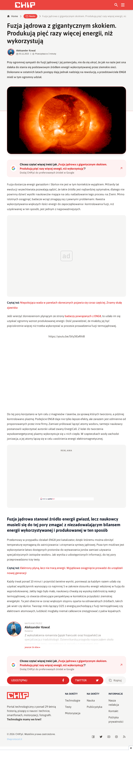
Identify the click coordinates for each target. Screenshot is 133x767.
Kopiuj (118, 680)
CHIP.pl (19, 734)
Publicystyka (94, 706)
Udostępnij (19, 680)
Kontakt (113, 711)
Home (14, 16)
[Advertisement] (66, 474)
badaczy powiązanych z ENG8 (83, 316)
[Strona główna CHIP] (25, 4)
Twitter (81, 680)
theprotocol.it (14, 739)
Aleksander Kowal (26, 50)
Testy (68, 706)
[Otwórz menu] (123, 5)
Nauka (32, 16)
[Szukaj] (116, 5)
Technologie (72, 700)
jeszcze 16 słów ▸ (32, 647)
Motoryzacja (72, 713)
